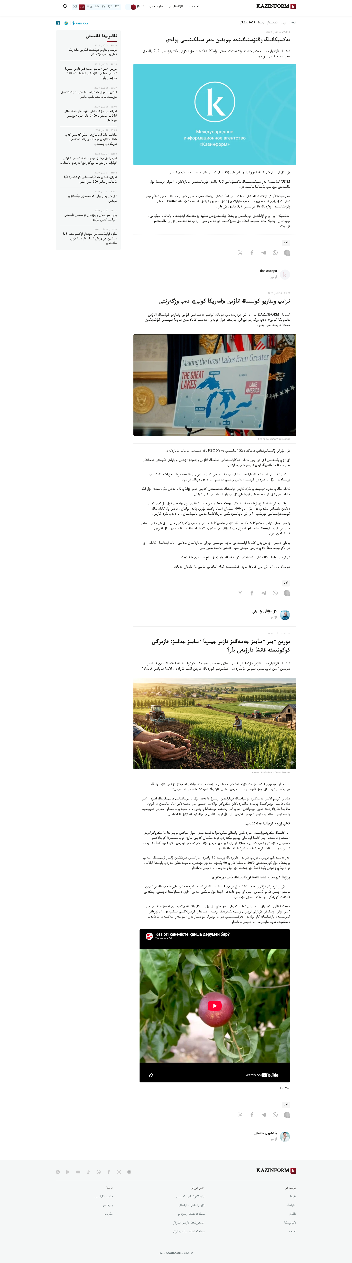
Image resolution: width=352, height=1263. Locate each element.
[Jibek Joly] (79, 23)
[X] (240, 253)
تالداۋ (140, 7)
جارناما (108, 1214)
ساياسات (291, 1206)
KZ (117, 7)
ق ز (81, 7)
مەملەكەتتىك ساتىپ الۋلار (189, 1232)
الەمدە (292, 1232)
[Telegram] (263, 253)
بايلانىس (107, 1206)
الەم (286, 243)
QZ (110, 7)
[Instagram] (287, 253)
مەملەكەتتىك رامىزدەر (191, 1214)
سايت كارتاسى (104, 1197)
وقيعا (261, 23)
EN (97, 7)
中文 (90, 7)
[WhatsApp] (275, 253)
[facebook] (109, 1172)
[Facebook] (252, 253)
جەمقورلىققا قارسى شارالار (189, 1223)
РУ (104, 7)
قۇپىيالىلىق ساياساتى (191, 1206)
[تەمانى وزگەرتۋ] (131, 7)
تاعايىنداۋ (272, 23)
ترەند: (292, 23)
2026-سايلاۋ (247, 23)
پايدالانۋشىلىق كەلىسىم (190, 1197)
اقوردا (284, 23)
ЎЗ (75, 7)
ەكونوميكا (290, 1223)
